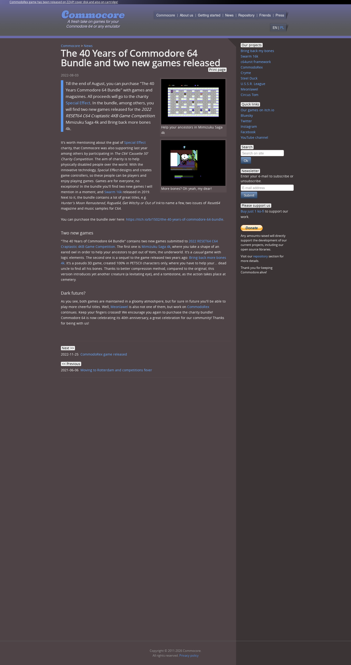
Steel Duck (249, 78)
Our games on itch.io (257, 110)
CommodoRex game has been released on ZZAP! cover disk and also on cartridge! (64, 2)
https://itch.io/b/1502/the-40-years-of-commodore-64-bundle (174, 219)
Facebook (248, 132)
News (229, 15)
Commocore (165, 15)
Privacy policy (189, 655)
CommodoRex (198, 306)
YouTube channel (254, 137)
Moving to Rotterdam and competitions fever (116, 370)
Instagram (249, 126)
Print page (217, 70)
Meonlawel (119, 306)
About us (186, 15)
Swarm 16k (113, 192)
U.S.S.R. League (253, 83)
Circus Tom (249, 94)
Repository (246, 15)
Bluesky (247, 115)
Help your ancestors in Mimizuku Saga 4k (192, 130)
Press (280, 15)
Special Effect (78, 103)
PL (282, 27)
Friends (265, 15)
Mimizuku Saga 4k (156, 246)
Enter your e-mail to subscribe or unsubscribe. (267, 178)
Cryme (246, 72)
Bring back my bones (257, 50)
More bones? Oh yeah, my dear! (186, 188)
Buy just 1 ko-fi (252, 211)
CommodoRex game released (103, 354)
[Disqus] (148, 447)
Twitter (246, 121)
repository (260, 256)
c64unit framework (256, 61)
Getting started (209, 15)
